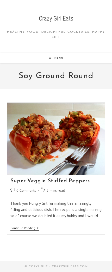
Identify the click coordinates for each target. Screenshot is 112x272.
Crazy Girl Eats (56, 18)
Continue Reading (24, 228)
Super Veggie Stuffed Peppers (50, 181)
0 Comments (26, 190)
